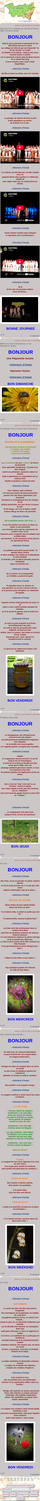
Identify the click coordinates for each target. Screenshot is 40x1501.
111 (32, 1478)
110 (28, 1478)
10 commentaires (35, 855)
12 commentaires (35, 420)
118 (22, 1480)
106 (15, 1478)
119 (25, 1480)
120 (28, 1480)
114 (8, 1480)
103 (5, 1478)
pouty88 (2, 334)
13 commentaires (35, 335)
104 (8, 1478)
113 (38, 1478)
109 (25, 1478)
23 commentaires (35, 1274)
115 (12, 1480)
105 (11, 1478)
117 (18, 1480)
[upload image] (20, 69)
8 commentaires (35, 1474)
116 (15, 1480)
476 (32, 1480)
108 (22, 1478)
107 (18, 1478)
